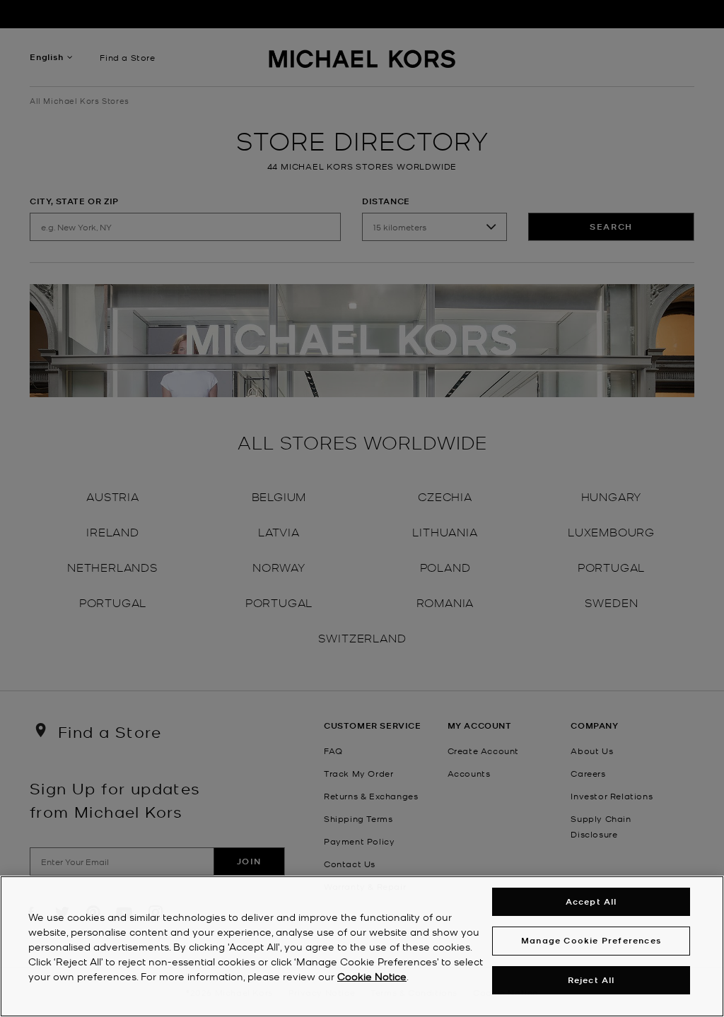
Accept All (591, 901)
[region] (362, 946)
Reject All (591, 980)
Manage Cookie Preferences (591, 940)
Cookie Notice (372, 976)
